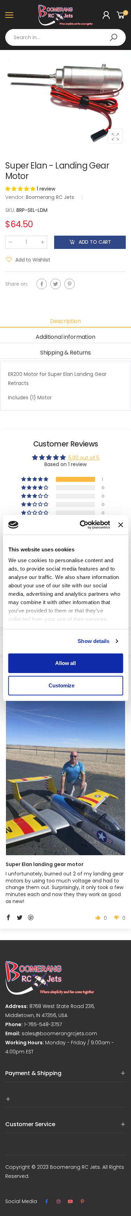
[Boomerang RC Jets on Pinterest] (82, 1201)
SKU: (10, 210)
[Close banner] (120, 524)
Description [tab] (65, 321)
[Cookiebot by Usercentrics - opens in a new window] (82, 524)
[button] (21, 188)
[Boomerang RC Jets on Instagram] (58, 1201)
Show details (93, 641)
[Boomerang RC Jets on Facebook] (46, 1201)
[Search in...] (113, 37)
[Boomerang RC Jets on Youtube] (70, 1201)
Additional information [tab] (65, 337)
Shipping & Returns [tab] (65, 353)
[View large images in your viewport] (115, 136)
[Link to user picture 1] (65, 776)
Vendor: (15, 197)
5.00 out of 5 (83, 457)
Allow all (65, 663)
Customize (61, 685)
